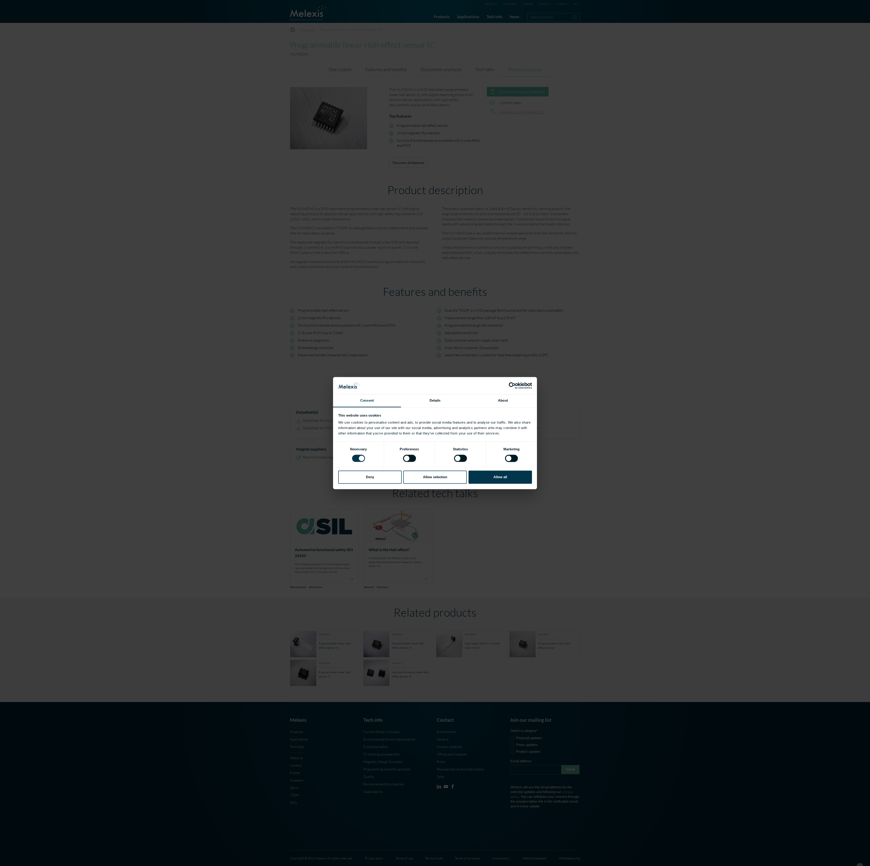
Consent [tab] (367, 401)
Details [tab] (435, 401)
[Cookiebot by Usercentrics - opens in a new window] (512, 385)
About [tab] (503, 401)
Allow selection (435, 477)
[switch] (409, 458)
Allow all (500, 477)
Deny (370, 477)
